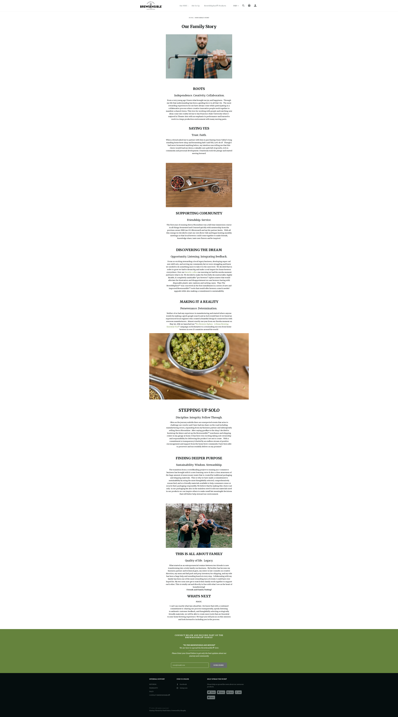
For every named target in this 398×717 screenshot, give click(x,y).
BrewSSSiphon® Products (215, 6)
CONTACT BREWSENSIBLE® (159, 695)
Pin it (231, 692)
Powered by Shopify (178, 711)
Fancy (212, 697)
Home (191, 17)
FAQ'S (151, 691)
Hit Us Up (196, 6)
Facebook (183, 684)
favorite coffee (191, 272)
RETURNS (152, 684)
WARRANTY (153, 688)
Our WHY (183, 6)
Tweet (213, 692)
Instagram (183, 688)
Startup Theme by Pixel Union (160, 711)
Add (239, 692)
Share (222, 692)
